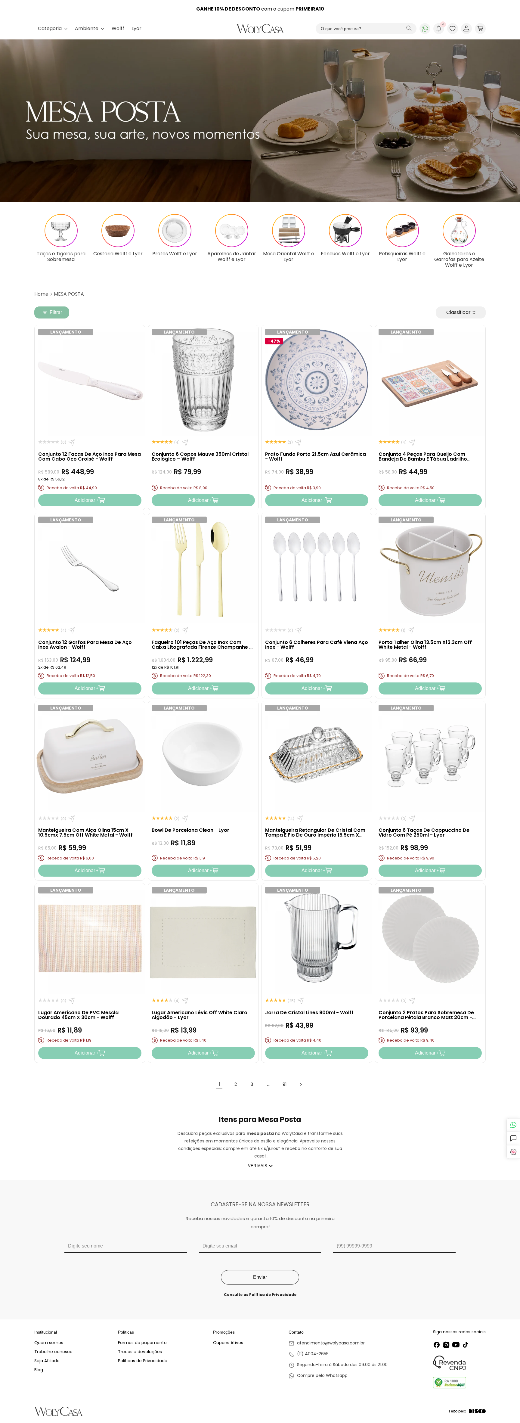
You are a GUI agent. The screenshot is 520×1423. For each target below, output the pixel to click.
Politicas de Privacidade (142, 1361)
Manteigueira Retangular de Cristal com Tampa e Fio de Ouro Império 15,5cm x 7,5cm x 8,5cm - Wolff (315, 835)
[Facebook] (436, 1344)
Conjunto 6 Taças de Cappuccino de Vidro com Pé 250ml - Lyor (424, 832)
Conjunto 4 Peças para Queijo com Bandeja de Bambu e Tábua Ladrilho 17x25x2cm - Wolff (423, 459)
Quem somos (48, 1343)
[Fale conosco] (513, 1125)
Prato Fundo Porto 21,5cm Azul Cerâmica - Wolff (315, 456)
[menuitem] (52, 28)
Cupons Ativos (228, 1343)
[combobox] (366, 28)
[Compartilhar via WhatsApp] (72, 443)
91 (284, 1084)
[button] (480, 28)
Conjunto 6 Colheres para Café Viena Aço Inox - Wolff (316, 645)
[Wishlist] (452, 28)
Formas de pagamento (142, 1343)
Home (41, 294)
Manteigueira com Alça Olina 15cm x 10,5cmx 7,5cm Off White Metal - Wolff (85, 832)
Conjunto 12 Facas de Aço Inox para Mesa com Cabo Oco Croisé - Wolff (89, 456)
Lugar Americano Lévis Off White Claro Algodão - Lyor (199, 1015)
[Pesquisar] (409, 29)
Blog (38, 1370)
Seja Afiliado (47, 1361)
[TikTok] (465, 1344)
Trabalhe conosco (53, 1352)
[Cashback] (513, 1152)
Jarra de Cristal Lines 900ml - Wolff (309, 1012)
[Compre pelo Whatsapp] (338, 1376)
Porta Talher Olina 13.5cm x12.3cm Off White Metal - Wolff (425, 645)
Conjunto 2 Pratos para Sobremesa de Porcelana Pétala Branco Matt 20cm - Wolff (426, 1017)
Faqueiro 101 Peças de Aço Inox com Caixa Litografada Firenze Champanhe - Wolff (202, 647)
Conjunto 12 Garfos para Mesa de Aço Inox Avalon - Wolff (85, 645)
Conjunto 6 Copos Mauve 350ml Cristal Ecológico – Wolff (200, 456)
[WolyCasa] (260, 28)
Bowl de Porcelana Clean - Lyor (190, 830)
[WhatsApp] (424, 28)
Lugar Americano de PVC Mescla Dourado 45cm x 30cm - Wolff (78, 1015)
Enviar (260, 1277)
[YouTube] (456, 1344)
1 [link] (219, 1084)
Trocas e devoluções (140, 1352)
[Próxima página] (300, 1084)
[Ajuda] (513, 1138)
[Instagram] (446, 1344)
